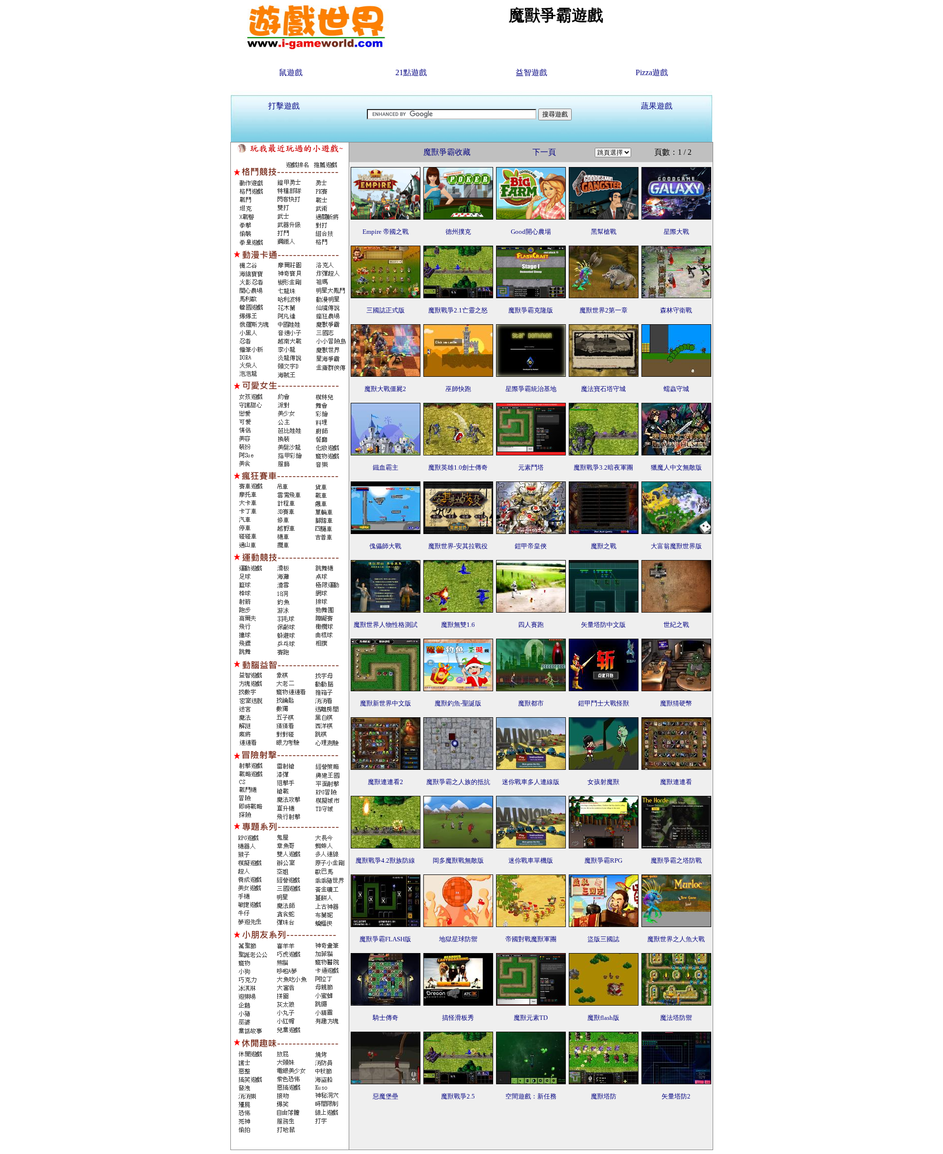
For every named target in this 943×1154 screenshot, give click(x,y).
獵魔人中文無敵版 (676, 467)
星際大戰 (676, 231)
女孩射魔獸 (603, 782)
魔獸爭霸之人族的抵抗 (458, 782)
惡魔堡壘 (385, 1096)
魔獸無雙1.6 (458, 624)
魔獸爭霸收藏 (447, 152)
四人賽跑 (531, 624)
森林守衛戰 (676, 310)
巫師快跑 (458, 389)
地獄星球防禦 (458, 939)
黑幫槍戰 (603, 231)
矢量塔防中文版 (603, 624)
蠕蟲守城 (676, 389)
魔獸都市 (531, 703)
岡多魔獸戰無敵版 (458, 860)
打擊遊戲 (284, 106)
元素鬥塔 (531, 467)
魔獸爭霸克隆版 (530, 310)
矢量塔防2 (676, 1096)
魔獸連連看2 (385, 782)
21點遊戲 (411, 72)
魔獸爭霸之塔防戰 (676, 860)
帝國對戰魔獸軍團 (530, 939)
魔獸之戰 (603, 546)
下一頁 (544, 152)
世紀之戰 (676, 624)
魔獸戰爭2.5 (458, 1096)
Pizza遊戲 (652, 72)
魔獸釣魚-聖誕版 (458, 703)
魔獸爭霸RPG (603, 860)
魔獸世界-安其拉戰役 (458, 546)
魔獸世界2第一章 (604, 310)
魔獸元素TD (531, 1017)
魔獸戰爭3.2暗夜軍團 (603, 467)
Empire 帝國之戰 (385, 231)
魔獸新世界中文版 (385, 703)
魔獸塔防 (603, 1096)
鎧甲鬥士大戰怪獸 (603, 703)
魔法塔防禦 (676, 1017)
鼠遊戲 (291, 72)
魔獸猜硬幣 (676, 703)
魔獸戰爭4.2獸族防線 (385, 860)
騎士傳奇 (385, 1017)
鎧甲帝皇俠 (531, 546)
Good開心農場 (531, 231)
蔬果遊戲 (656, 106)
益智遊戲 (531, 72)
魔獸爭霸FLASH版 (385, 939)
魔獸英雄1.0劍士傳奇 (458, 467)
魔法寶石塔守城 (603, 389)
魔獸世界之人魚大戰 (676, 939)
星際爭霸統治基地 (530, 389)
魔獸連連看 (676, 782)
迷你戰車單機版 (530, 860)
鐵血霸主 (385, 467)
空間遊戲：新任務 (530, 1096)
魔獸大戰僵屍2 (385, 389)
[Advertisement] (531, 1127)
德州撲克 (458, 231)
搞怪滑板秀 (458, 1017)
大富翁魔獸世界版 (676, 546)
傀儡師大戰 (385, 546)
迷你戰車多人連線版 (530, 782)
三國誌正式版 (385, 310)
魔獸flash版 (603, 1017)
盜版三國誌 (603, 939)
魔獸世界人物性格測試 (385, 624)
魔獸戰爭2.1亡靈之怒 (458, 310)
